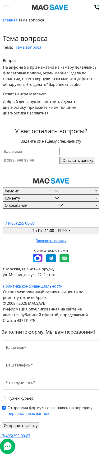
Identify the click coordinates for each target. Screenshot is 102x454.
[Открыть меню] (6, 6)
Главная (10, 20)
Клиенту (12, 198)
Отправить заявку (20, 425)
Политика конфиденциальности (33, 286)
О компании (16, 205)
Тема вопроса (28, 47)
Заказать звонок (51, 240)
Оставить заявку (77, 160)
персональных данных (29, 413)
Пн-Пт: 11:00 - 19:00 (50, 230)
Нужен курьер (21, 398)
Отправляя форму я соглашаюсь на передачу (50, 410)
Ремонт (12, 191)
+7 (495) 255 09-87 (19, 223)
